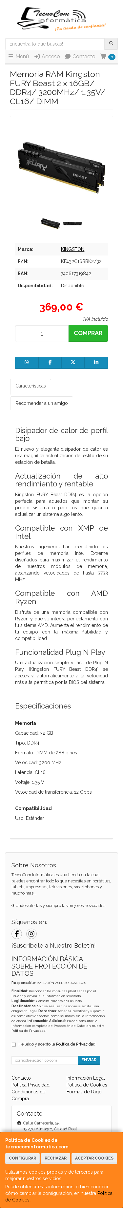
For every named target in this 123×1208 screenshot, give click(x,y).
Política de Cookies (87, 1084)
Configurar (22, 1158)
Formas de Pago (84, 1091)
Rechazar (56, 1158)
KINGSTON (72, 249)
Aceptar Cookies (94, 1158)
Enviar (88, 1060)
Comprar (88, 333)
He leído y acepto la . (57, 1044)
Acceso (50, 56)
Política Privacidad (30, 1084)
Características (30, 385)
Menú (21, 56)
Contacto (83, 56)
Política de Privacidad (28, 1030)
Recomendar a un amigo (41, 403)
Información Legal (86, 1078)
